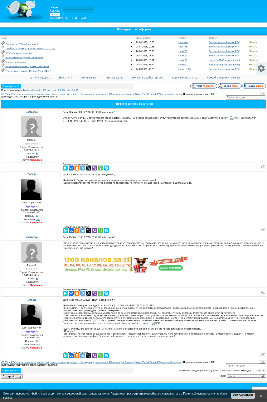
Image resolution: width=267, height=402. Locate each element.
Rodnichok (31, 112)
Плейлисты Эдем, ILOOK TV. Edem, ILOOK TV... (30, 48)
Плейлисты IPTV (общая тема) (21, 44)
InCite (63, 90)
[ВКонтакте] (71, 168)
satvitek (182, 64)
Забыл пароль (59, 18)
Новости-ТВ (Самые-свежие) (224, 60)
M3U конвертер (114, 77)
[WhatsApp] (100, 168)
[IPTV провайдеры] (126, 271)
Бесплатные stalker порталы (147, 77)
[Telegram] (82, 168)
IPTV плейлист (89, 77)
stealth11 (182, 51)
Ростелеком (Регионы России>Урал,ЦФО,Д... (29, 71)
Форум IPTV (65, 77)
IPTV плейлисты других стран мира (24, 57)
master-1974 (184, 69)
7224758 (182, 46)
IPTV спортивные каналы (18, 53)
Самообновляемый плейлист (223, 77)
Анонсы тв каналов (15, 62)
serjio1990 (41, 90)
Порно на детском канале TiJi (198, 94)
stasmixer (183, 42)
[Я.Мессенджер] (65, 168)
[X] (88, 168)
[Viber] (94, 168)
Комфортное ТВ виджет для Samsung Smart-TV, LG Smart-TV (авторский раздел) (138, 94)
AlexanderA (53, 90)
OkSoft (32, 174)
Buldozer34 (29, 90)
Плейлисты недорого (38, 77)
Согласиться (243, 395)
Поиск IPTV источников (185, 77)
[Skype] (106, 168)
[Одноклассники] (76, 168)
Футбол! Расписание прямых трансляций (27, 66)
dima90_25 (72, 90)
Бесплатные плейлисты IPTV (224, 42)
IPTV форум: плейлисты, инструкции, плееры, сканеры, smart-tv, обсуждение (51, 94)
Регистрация (79, 18)
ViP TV (4, 94)
